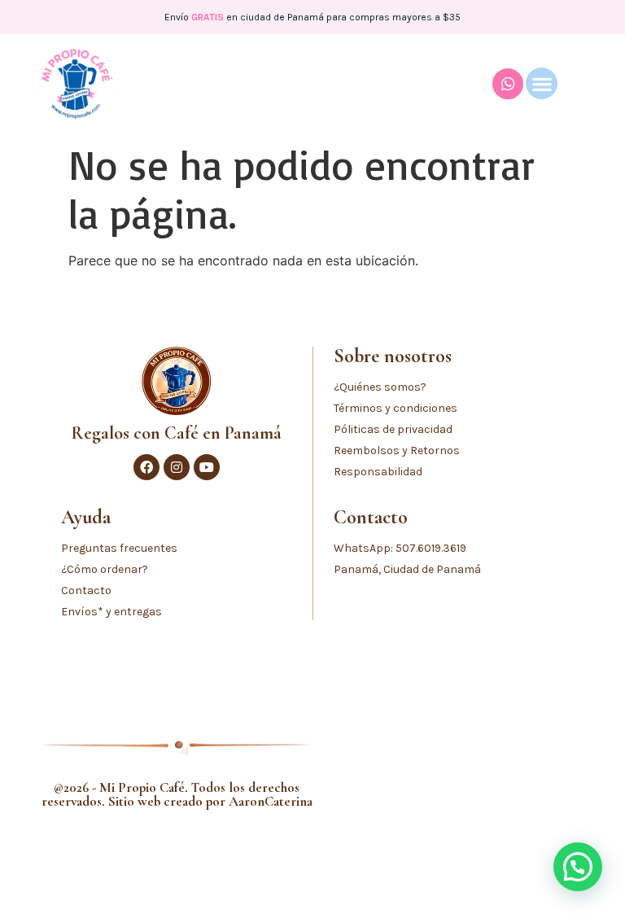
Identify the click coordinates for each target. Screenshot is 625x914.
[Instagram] (177, 467)
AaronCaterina (270, 801)
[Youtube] (207, 467)
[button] (541, 83)
